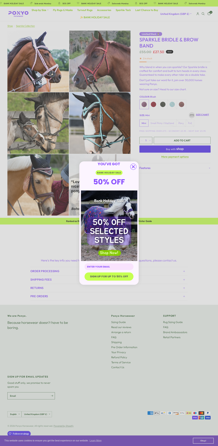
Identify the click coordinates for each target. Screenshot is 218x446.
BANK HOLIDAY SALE (109, 172)
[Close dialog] (133, 167)
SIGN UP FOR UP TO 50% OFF (109, 276)
